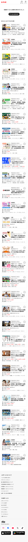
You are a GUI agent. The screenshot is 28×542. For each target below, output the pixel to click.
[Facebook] (8, 528)
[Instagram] (3, 528)
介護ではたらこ (4, 516)
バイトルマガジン (4, 507)
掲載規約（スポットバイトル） (7, 488)
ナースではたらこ (4, 514)
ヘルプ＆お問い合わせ (5, 477)
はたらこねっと (4, 511)
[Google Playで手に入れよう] (19, 533)
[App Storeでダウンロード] (6, 533)
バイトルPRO (4, 509)
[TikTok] (22, 528)
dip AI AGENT (4, 505)
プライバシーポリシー (5, 479)
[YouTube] (13, 528)
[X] (18, 528)
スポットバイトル (4, 500)
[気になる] (24, 25)
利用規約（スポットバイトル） (7, 486)
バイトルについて (4, 491)
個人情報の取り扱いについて (7, 482)
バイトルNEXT (4, 503)
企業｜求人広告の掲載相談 (6, 493)
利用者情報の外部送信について (7, 484)
